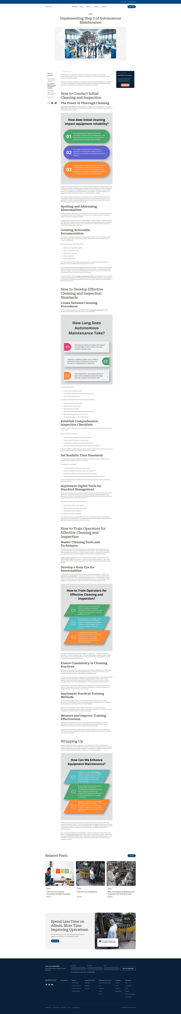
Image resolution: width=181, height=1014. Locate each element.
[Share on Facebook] (52, 103)
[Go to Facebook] (46, 984)
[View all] (132, 855)
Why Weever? (75, 6)
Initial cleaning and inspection (68, 106)
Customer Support (132, 1)
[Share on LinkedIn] (56, 103)
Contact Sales (123, 1)
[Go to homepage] (49, 7)
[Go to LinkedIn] (49, 984)
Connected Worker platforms (73, 834)
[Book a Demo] (132, 6)
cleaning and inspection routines (85, 276)
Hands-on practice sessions (68, 557)
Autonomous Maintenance (97, 310)
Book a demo (125, 85)
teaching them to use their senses (69, 576)
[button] (82, 7)
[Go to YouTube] (52, 984)
